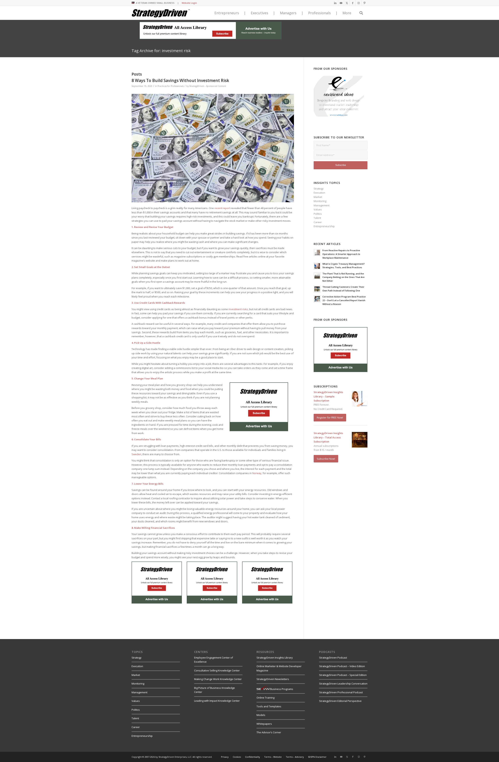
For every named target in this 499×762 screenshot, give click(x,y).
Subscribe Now (175, 430)
